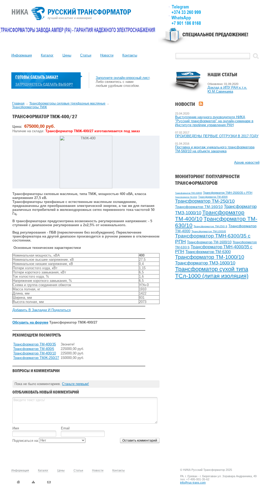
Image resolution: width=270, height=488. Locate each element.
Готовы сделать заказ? (36, 77)
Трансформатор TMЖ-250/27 (36, 358)
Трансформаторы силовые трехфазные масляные (67, 103)
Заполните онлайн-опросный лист (123, 78)
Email (65, 428)
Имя (15, 428)
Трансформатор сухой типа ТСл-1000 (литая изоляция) (211, 272)
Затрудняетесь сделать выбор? (44, 84)
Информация (21, 55)
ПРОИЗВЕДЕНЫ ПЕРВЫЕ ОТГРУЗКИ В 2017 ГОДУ (216, 136)
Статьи (85, 55)
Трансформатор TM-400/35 (34, 344)
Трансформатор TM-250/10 (205, 201)
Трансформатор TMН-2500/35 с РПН (227, 192)
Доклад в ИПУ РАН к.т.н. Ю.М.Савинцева (227, 89)
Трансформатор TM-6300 (208, 251)
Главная (18, 103)
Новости (106, 55)
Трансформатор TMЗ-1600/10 (205, 263)
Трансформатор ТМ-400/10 (34, 353)
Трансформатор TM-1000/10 (209, 257)
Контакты (129, 55)
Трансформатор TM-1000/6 (208, 231)
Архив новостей (246, 162)
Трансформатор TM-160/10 (199, 207)
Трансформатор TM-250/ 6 (210, 226)
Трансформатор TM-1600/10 (209, 242)
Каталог (47, 55)
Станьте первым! (75, 384)
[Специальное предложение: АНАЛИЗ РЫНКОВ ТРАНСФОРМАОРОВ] (208, 38)
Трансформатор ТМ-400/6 (213, 197)
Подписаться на (25, 441)
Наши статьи (222, 74)
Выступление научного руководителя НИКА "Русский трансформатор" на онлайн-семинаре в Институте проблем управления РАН (214, 121)
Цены (66, 55)
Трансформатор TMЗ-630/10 (188, 193)
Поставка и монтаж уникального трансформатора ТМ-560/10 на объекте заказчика (214, 149)
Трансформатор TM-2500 (186, 197)
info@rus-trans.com (193, 482)
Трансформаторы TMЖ (29, 107)
